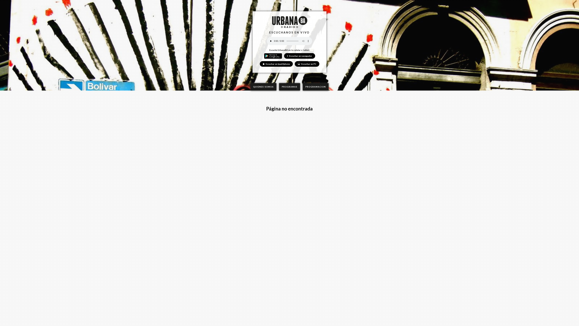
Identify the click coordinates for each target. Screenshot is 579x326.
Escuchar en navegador (300, 56)
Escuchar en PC (308, 64)
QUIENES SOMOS (263, 87)
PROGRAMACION (315, 87)
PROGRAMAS (289, 87)
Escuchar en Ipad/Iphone (277, 64)
